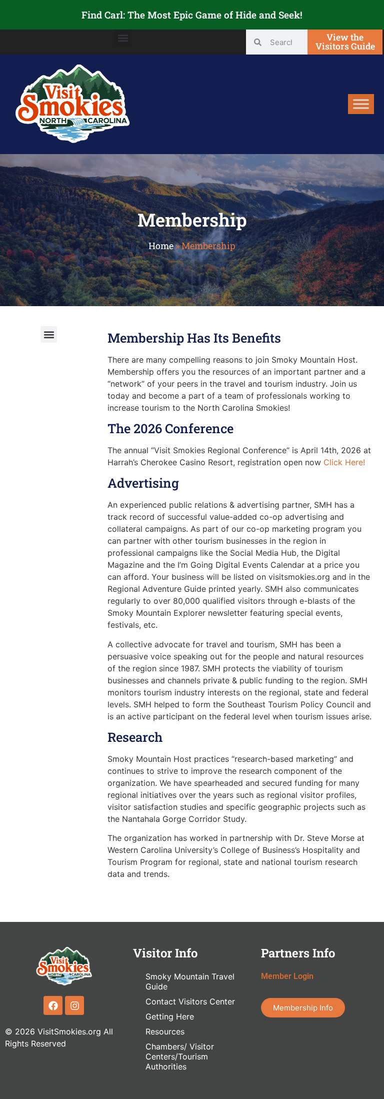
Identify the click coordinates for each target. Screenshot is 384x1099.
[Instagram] (74, 1005)
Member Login (287, 976)
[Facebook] (53, 1005)
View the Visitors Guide (345, 42)
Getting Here (170, 1016)
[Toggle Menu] (361, 104)
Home (161, 246)
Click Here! (344, 462)
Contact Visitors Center (190, 1001)
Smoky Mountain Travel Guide (190, 981)
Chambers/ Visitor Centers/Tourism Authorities (180, 1056)
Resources (165, 1031)
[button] (122, 38)
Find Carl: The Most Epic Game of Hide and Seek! (192, 15)
